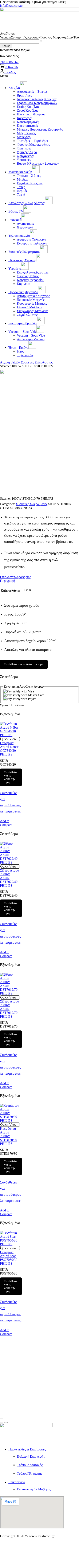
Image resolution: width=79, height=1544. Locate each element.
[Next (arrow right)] (6, 1422)
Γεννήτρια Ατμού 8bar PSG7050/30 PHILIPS (8, 1257)
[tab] (39, 577)
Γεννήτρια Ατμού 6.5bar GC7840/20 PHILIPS (9, 748)
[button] (9, 62)
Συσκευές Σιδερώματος (36, 362)
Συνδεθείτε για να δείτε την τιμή (23, 664)
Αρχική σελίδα (10, 362)
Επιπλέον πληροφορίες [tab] (15, 577)
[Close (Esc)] (1, 1418)
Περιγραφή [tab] (7, 580)
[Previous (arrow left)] (1, 1422)
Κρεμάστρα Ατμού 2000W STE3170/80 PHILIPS (8, 1136)
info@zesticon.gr (11, 5)
